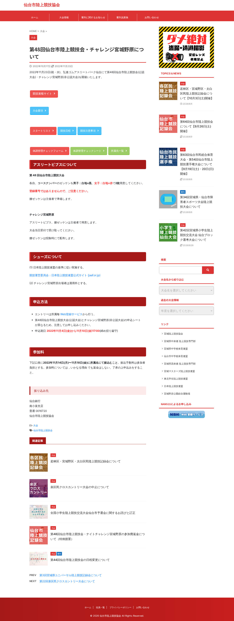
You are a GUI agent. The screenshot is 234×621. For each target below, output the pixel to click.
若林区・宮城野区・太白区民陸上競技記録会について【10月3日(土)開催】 (197, 93)
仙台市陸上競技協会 (42, 4)
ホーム (34, 17)
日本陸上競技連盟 (173, 386)
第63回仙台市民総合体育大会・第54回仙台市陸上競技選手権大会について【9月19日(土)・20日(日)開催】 (197, 164)
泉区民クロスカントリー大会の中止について (79, 487)
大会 (35, 425)
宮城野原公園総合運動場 (177, 393)
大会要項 (38, 110)
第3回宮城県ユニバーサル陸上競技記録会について (70, 575)
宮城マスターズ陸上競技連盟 (179, 371)
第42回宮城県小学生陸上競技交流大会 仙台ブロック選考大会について (196, 234)
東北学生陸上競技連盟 (176, 378)
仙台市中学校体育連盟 (176, 356)
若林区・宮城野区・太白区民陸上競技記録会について (85, 461)
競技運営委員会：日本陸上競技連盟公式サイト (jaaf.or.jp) (64, 275)
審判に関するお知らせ (93, 17)
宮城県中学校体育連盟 (176, 348)
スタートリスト (42, 130)
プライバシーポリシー (120, 607)
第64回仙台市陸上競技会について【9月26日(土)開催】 (196, 126)
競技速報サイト (42, 93)
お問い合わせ (152, 17)
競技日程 (65, 130)
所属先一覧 (117, 150)
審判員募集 (122, 17)
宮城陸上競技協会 (173, 333)
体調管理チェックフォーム (48, 150)
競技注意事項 (88, 130)
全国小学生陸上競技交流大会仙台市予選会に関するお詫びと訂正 (92, 513)
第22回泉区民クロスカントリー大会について (67, 581)
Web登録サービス (71, 314)
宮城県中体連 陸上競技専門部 (180, 341)
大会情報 (64, 17)
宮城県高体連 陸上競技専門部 (180, 363)
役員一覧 (100, 607)
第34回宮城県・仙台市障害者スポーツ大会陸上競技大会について (196, 201)
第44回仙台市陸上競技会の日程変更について (80, 560)
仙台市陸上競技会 (42, 430)
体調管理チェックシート (87, 150)
